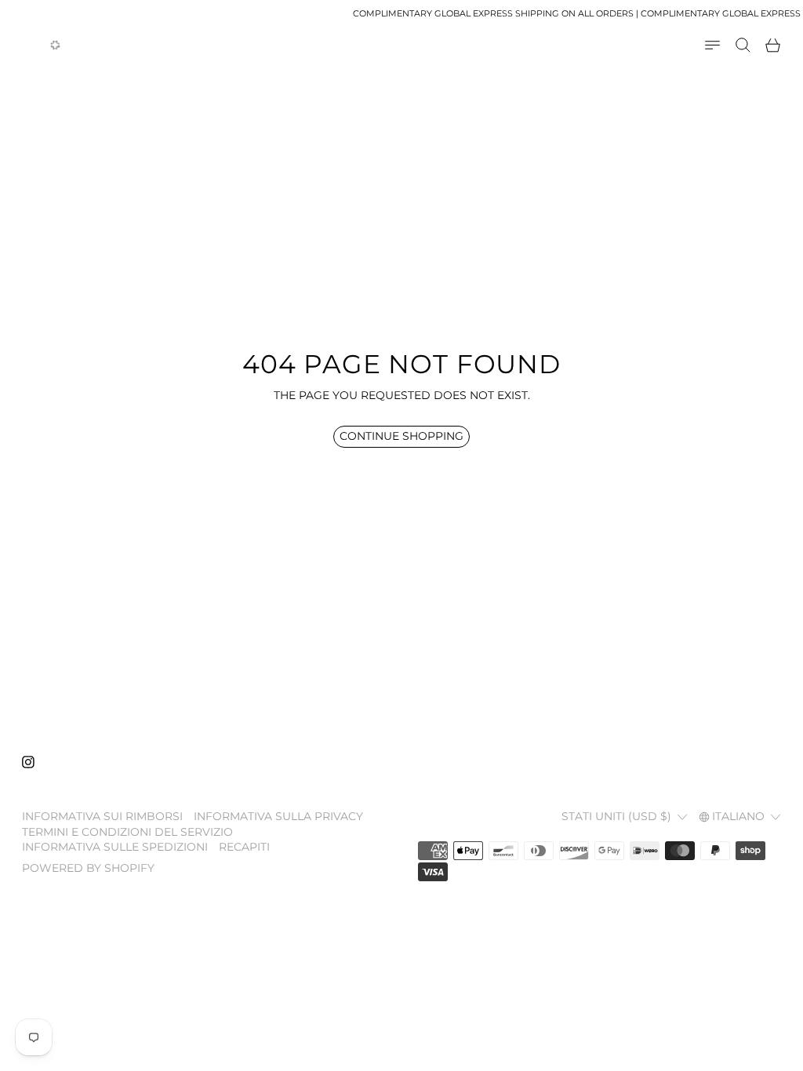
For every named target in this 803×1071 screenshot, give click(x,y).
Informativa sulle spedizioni (115, 847)
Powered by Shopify (88, 868)
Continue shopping (401, 436)
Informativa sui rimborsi (102, 816)
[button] (743, 45)
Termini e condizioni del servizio (127, 832)
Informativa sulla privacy (278, 816)
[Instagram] (28, 762)
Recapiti (244, 847)
